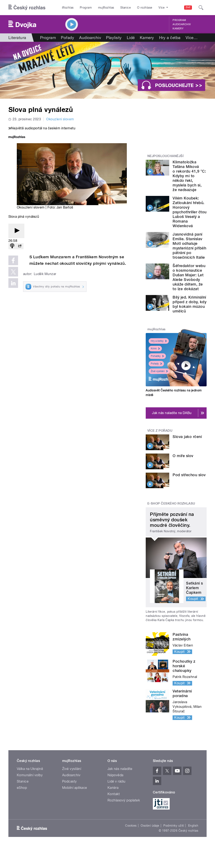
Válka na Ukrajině (30, 769)
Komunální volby (30, 775)
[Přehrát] (16, 231)
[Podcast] (12, 246)
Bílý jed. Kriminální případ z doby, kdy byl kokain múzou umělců (189, 304)
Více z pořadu (159, 431)
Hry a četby (157, 341)
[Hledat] (201, 7)
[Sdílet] (20, 246)
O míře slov (183, 456)
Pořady (67, 37)
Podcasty (69, 781)
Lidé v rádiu (117, 781)
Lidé (131, 37)
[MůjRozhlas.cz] (16, 137)
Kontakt (114, 794)
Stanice (125, 7)
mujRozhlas (106, 7)
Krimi (154, 348)
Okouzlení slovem (60, 119)
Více (192, 37)
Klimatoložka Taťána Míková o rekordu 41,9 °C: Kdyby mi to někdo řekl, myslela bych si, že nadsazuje (189, 176)
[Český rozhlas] (26, 7)
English (193, 825)
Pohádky (156, 356)
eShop (22, 788)
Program (86, 7)
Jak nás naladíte (120, 769)
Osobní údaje (150, 825)
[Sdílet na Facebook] (13, 260)
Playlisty (114, 37)
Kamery (178, 28)
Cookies (130, 825)
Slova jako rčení (187, 436)
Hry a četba (170, 37)
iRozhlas (68, 7)
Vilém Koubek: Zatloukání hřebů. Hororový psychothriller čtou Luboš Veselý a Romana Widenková (189, 212)
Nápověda (115, 775)
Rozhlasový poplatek (124, 800)
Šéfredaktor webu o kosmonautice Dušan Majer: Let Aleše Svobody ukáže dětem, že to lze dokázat (189, 277)
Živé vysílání (158, 371)
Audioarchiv (182, 24)
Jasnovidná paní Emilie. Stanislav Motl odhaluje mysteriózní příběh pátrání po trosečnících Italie (189, 246)
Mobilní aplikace (74, 788)
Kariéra (113, 788)
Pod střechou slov (189, 475)
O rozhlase (144, 7)
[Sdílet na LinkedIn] (13, 283)
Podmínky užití (173, 825)
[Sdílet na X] (13, 272)
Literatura (17, 37)
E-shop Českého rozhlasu (171, 503)
